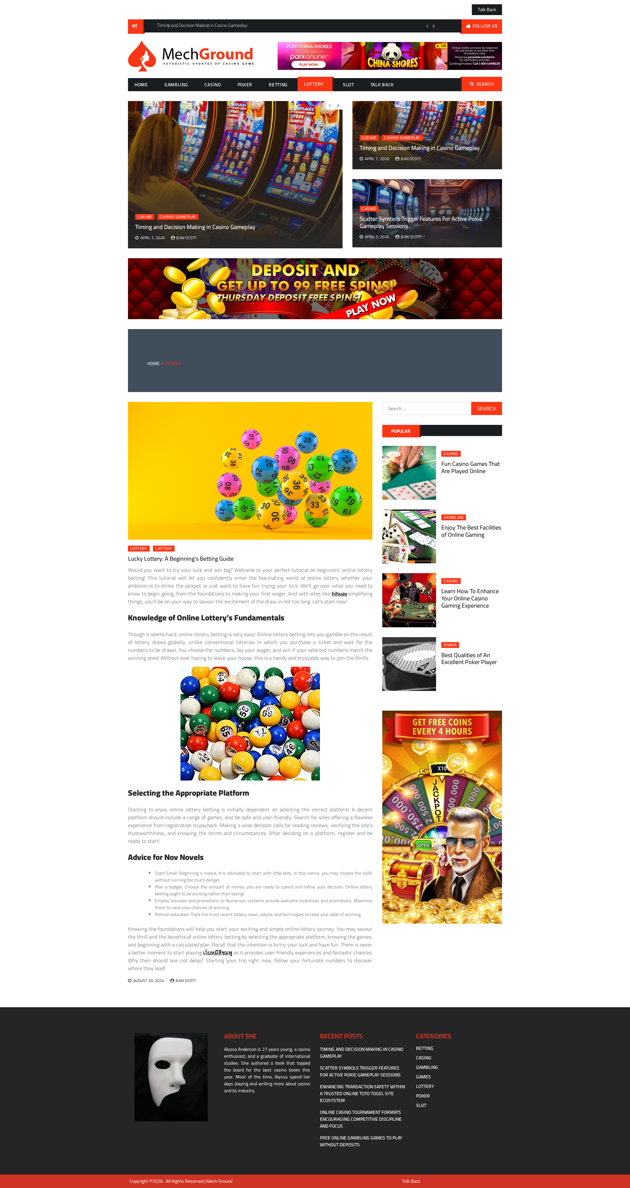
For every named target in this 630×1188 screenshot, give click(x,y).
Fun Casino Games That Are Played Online (470, 467)
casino (212, 84)
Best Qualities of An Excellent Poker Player (469, 659)
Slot (348, 84)
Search (485, 84)
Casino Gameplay (402, 138)
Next (434, 26)
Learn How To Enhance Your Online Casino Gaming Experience (470, 598)
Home (141, 84)
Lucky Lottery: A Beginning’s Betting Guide (181, 558)
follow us (485, 26)
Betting (278, 84)
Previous (427, 26)
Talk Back (487, 9)
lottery (314, 84)
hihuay (339, 593)
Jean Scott (411, 158)
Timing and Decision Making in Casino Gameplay (420, 147)
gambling (176, 84)
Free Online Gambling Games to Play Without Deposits (361, 1141)
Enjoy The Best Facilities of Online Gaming (471, 531)
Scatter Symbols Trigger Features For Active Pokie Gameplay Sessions (421, 222)
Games (423, 1076)
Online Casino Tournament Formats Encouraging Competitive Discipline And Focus (361, 1119)
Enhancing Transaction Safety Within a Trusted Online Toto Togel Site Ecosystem (362, 1093)
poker (245, 84)
